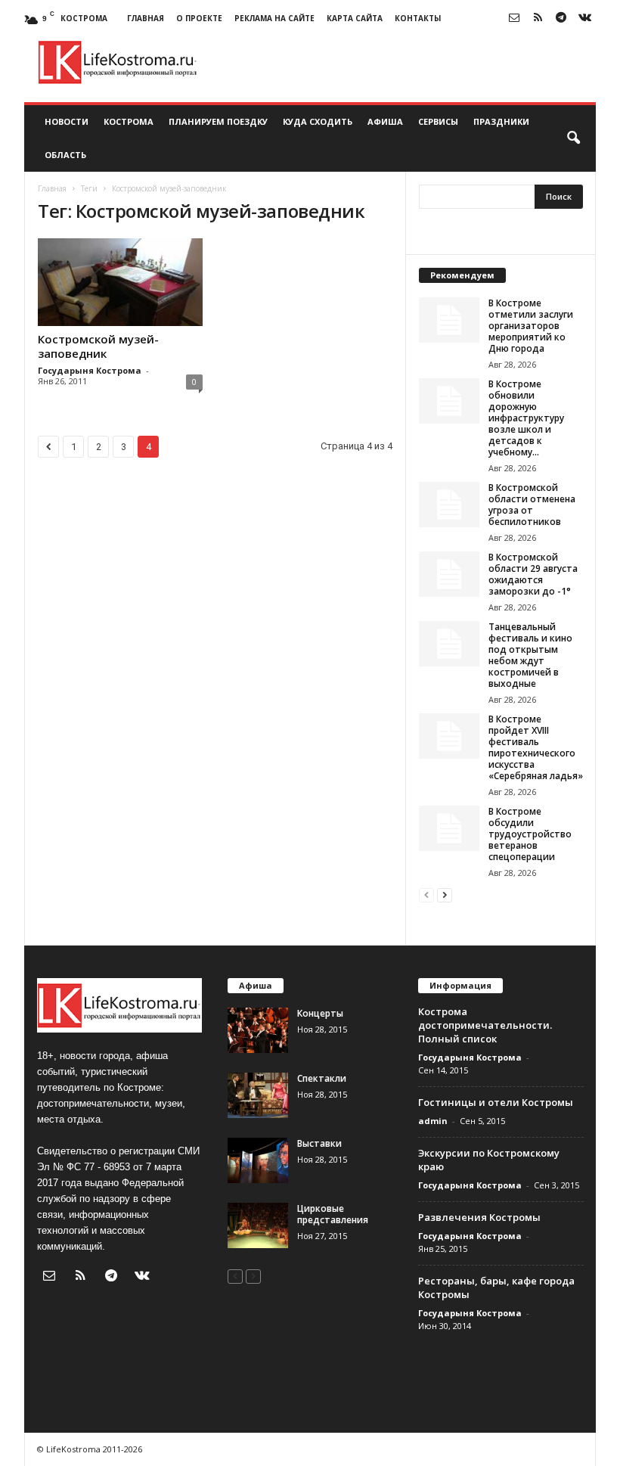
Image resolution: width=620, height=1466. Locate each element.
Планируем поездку (218, 121)
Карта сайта (355, 18)
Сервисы (438, 121)
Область (65, 154)
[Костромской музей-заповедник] (120, 282)
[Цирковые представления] (258, 1225)
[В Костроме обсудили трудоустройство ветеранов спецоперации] (449, 828)
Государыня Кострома (89, 370)
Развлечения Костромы (479, 1217)
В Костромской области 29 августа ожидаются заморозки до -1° (533, 574)
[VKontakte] (584, 19)
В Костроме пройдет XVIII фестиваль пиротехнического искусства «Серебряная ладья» (535, 747)
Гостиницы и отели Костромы (495, 1102)
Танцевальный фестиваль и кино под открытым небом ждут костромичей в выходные (530, 655)
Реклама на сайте (274, 18)
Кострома (128, 121)
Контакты (418, 18)
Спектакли (321, 1078)
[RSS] (538, 19)
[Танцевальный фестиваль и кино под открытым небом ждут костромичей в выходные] (449, 643)
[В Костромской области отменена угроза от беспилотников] (449, 504)
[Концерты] (258, 1030)
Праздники (501, 121)
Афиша (385, 121)
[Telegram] (561, 19)
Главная (145, 18)
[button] (573, 138)
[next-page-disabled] (253, 1276)
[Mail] (514, 19)
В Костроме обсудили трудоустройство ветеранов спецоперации (530, 834)
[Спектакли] (258, 1095)
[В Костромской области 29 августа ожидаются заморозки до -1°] (449, 574)
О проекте (199, 18)
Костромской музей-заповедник (98, 346)
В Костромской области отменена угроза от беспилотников (531, 504)
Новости (66, 121)
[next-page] (444, 894)
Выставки (319, 1143)
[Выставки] (258, 1160)
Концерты (320, 1013)
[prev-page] (426, 894)
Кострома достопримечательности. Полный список (485, 1025)
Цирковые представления (332, 1214)
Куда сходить (317, 121)
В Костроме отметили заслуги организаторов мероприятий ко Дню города (530, 326)
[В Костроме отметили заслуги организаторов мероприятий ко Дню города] (449, 320)
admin (433, 1120)
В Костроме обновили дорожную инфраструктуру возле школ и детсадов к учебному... (526, 417)
